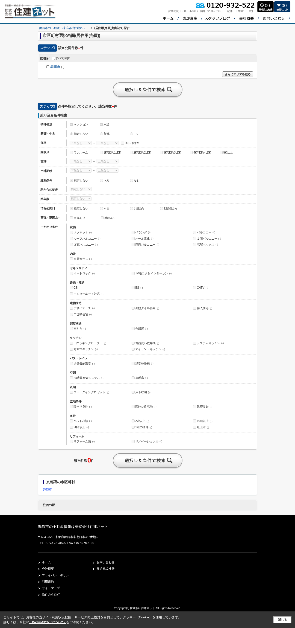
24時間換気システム (88, 378)
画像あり (79, 218)
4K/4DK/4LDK (202, 152)
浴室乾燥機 (144, 363)
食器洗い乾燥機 (147, 343)
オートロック (84, 273)
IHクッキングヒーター (90, 343)
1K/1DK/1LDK (112, 152)
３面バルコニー (85, 244)
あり (106, 180)
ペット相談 (83, 421)
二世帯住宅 (83, 314)
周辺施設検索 (106, 568)
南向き (80, 328)
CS (77, 287)
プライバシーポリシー (57, 575)
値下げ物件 (132, 143)
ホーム (46, 562)
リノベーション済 (148, 441)
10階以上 (204, 421)
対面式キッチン (85, 349)
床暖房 (141, 378)
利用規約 (48, 581)
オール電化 (144, 238)
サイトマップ (51, 588)
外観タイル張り (147, 308)
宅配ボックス (207, 244)
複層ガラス (83, 259)
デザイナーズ (84, 308)
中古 (136, 134)
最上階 (203, 427)
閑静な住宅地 (145, 406)
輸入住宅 (204, 308)
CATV (202, 287)
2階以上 (142, 421)
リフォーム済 (84, 441)
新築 (106, 134)
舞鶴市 (55, 67)
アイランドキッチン (150, 349)
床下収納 (142, 392)
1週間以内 (170, 208)
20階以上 (81, 427)
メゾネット (83, 232)
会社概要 (48, 568)
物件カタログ (51, 594)
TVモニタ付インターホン (153, 273)
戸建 (106, 124)
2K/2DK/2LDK (142, 152)
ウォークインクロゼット (91, 392)
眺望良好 (204, 406)
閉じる (282, 619)
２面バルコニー (209, 238)
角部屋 (141, 328)
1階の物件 (143, 427)
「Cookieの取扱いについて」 (47, 622)
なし (136, 180)
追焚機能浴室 (84, 363)
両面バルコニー (147, 244)
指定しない (81, 134)
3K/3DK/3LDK (172, 152)
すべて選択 (63, 58)
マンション (81, 124)
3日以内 (139, 208)
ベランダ (142, 232)
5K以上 (228, 152)
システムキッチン (210, 343)
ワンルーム (81, 152)
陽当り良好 (83, 406)
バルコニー (206, 232)
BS (139, 287)
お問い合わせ (106, 562)
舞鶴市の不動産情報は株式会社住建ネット (73, 527)
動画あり (110, 218)
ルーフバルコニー (87, 238)
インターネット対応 (88, 294)
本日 (106, 208)
